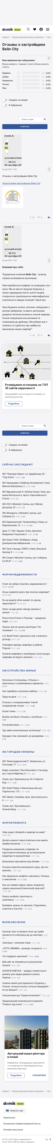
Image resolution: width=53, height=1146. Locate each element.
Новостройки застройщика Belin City (21, 183)
